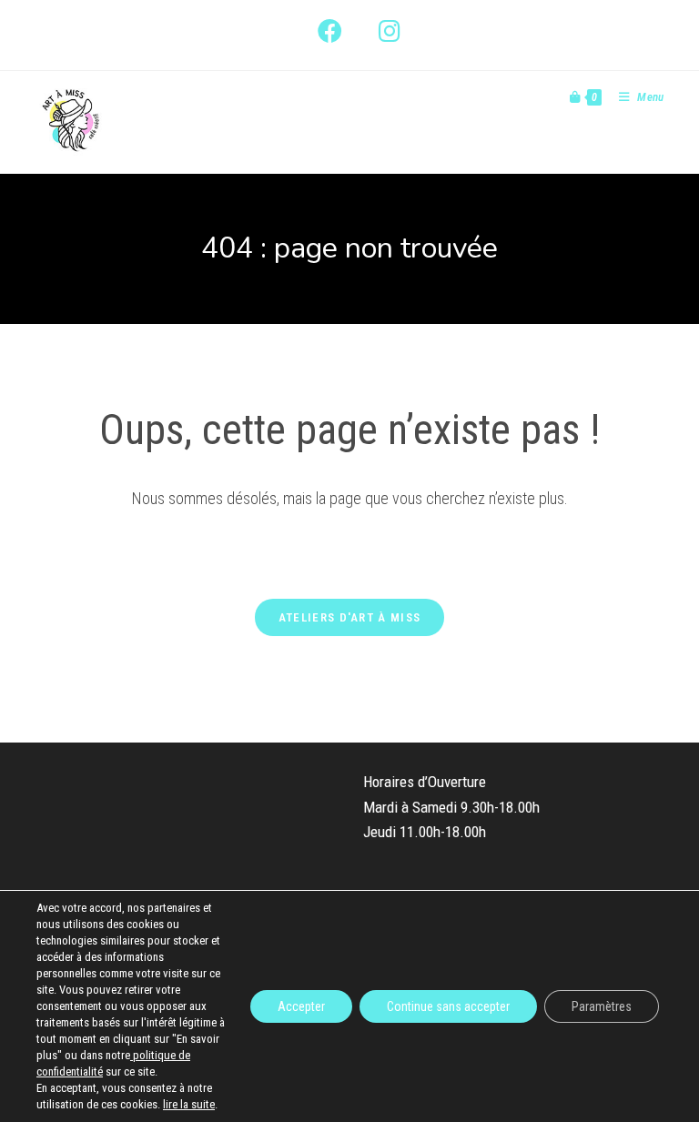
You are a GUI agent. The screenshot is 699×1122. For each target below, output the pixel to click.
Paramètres (602, 1006)
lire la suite (189, 1104)
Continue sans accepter (448, 1006)
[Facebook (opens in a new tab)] (329, 30)
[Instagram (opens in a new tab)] (380, 30)
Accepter (301, 1006)
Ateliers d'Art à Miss (349, 617)
